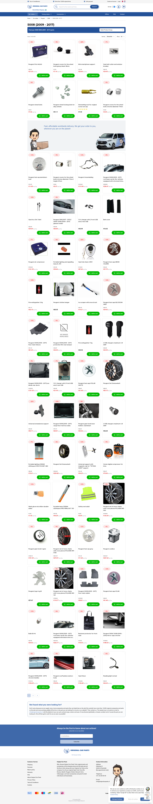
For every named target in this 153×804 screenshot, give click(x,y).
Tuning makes (46, 14)
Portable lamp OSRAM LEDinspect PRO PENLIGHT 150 (63, 507)
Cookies (29, 785)
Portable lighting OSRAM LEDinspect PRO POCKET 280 (38, 465)
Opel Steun (82, 676)
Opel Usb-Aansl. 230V (85, 262)
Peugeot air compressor (36, 262)
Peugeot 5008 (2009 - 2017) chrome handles (37, 677)
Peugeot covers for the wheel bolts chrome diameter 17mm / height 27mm (63, 179)
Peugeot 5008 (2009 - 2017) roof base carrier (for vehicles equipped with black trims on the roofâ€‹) (63, 635)
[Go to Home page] (37, 7)
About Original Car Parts (34, 777)
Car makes (32, 14)
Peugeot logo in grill (35, 591)
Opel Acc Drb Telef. (34, 219)
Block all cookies (133, 799)
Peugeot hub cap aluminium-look (37, 178)
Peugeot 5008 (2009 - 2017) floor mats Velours (37, 344)
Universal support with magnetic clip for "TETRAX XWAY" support (87, 466)
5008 (48, 18)
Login (119, 1)
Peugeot (43, 18)
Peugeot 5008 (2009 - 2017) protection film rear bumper (62, 344)
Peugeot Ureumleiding (85, 177)
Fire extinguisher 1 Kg (85, 343)
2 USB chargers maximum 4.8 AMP (113, 344)
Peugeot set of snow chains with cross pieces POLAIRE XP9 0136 (63, 550)
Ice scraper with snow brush (87, 302)
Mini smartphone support (86, 64)
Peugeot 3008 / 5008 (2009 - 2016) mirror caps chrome (112, 634)
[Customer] (118, 7)
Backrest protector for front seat (87, 634)
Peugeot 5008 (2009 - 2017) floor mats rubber (87, 592)
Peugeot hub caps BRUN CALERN (111, 263)
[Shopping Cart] (124, 7)
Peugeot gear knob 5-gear (37, 549)
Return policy (31, 769)
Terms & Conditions (32, 782)
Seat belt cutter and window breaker (112, 65)
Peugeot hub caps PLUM (111, 591)
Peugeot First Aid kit (35, 64)
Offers (107, 14)
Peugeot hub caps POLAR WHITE (86, 384)
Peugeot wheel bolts (35, 105)
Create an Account (111, 1)
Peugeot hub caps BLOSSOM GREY (113, 303)
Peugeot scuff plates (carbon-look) (63, 677)
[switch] (113, 7)
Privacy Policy (31, 780)
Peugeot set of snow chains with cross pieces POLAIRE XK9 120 (63, 593)
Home (28, 18)
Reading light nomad (110, 676)
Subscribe (76, 741)
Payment (29, 767)
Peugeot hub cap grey (85, 549)
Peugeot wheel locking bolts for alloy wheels (64, 105)
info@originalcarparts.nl (36, 712)
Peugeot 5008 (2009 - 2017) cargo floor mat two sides (62, 424)
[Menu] (150, 787)
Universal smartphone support (38, 424)
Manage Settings (117, 799)
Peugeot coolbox (109, 549)
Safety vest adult (84, 506)
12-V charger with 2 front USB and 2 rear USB (88, 220)
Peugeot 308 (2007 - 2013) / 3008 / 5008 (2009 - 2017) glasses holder (62, 221)
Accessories (60, 14)
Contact (122, 14)
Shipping (29, 764)
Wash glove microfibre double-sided (38, 507)
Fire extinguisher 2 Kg (35, 302)
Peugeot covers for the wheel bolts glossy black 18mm (63, 65)
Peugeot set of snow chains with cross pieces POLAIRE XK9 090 (113, 508)
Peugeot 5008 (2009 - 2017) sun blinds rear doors (38, 384)
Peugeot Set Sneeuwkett (111, 383)
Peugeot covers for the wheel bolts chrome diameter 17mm (113, 105)
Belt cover (106, 219)
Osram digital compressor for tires (113, 465)
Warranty (30, 772)
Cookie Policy (114, 794)
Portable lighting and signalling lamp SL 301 (63, 263)
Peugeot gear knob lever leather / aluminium (86, 424)
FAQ (114, 14)
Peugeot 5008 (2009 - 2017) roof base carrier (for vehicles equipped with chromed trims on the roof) (113, 179)
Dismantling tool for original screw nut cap (87, 105)
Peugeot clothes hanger (61, 302)
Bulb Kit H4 (32, 633)
